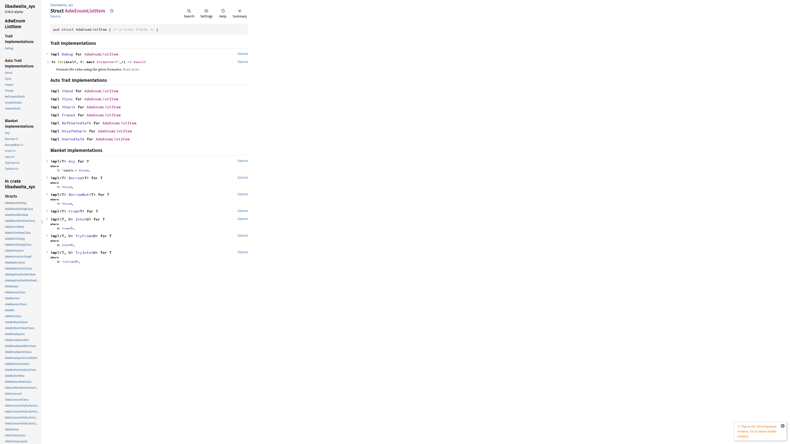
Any (72, 161)
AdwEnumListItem (101, 54)
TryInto (83, 252)
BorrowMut (79, 194)
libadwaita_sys (61, 5)
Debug (67, 54)
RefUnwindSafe (76, 123)
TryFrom (83, 236)
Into (79, 219)
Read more (131, 69)
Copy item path (111, 10)
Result (140, 62)
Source (55, 16)
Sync (68, 99)
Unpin (69, 107)
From (73, 211)
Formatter (106, 62)
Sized (84, 170)
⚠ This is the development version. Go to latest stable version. (756, 431)
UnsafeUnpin (74, 131)
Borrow (75, 178)
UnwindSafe (73, 139)
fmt (61, 62)
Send (68, 91)
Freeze (68, 115)
